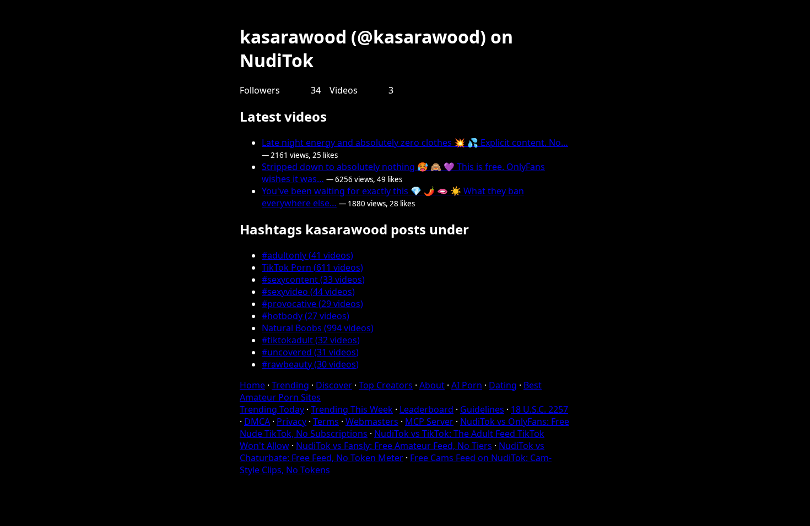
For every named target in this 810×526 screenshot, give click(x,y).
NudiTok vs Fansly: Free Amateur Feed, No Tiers (394, 446)
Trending (290, 385)
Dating (503, 385)
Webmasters (371, 421)
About (432, 385)
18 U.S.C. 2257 (539, 409)
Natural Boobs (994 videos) (318, 328)
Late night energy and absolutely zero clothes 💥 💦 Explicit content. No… (415, 142)
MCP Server (429, 421)
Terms (326, 421)
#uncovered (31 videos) (310, 352)
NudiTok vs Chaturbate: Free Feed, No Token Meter (392, 452)
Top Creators (386, 385)
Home (252, 385)
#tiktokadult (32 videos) (311, 340)
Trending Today (272, 409)
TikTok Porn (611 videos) (312, 267)
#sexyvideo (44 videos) (308, 292)
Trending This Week (352, 409)
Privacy (291, 421)
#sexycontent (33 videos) (313, 279)
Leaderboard (426, 409)
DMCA (257, 421)
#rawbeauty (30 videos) (310, 364)
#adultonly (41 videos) (307, 255)
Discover (334, 385)
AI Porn (466, 385)
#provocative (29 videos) (312, 304)
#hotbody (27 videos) (305, 316)
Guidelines (482, 409)
